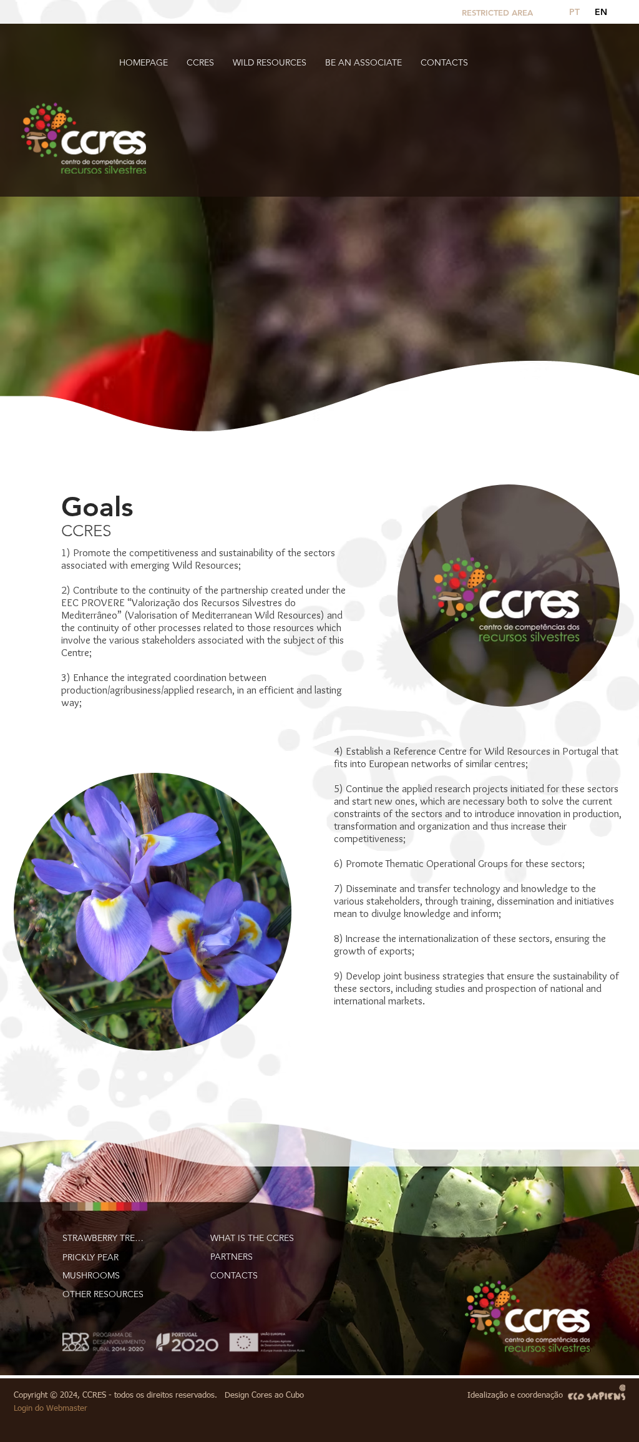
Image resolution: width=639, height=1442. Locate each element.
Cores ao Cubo (277, 1395)
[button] (200, 62)
